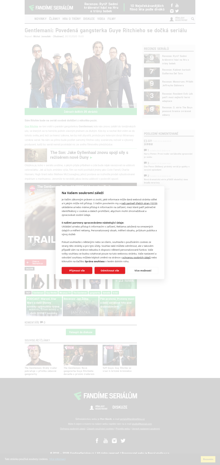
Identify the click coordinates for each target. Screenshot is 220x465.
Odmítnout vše (110, 270)
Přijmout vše (77, 270)
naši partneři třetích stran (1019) (139, 203)
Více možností (142, 270)
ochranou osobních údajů (136, 257)
